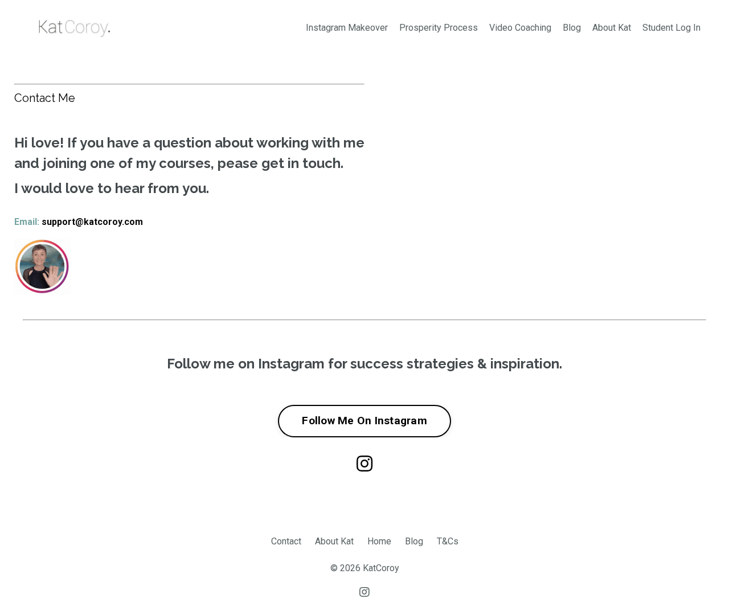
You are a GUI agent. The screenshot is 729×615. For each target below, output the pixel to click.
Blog (572, 27)
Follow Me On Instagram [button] (364, 420)
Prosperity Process (438, 27)
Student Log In (671, 27)
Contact (286, 541)
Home (379, 541)
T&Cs (447, 541)
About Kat (611, 27)
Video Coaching (520, 27)
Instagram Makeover (347, 27)
